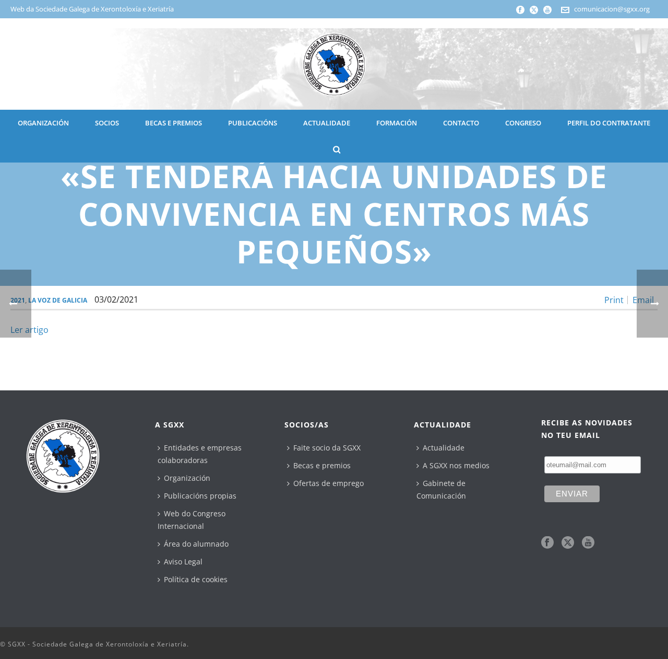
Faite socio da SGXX (327, 448)
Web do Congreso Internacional (191, 519)
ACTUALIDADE (326, 123)
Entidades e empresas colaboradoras (200, 454)
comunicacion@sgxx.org (612, 9)
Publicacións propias (200, 496)
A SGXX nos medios (456, 465)
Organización (187, 478)
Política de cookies (196, 579)
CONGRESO (523, 123)
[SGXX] (334, 64)
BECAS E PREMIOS (173, 123)
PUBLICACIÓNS (252, 123)
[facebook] (547, 543)
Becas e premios (322, 465)
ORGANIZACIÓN (43, 123)
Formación (396, 123)
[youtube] (588, 543)
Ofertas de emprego (328, 483)
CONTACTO (461, 123)
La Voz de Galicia (57, 300)
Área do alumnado (196, 544)
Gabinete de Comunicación (441, 489)
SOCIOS (107, 123)
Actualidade (443, 448)
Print (614, 300)
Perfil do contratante (608, 123)
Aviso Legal (183, 561)
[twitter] (568, 543)
